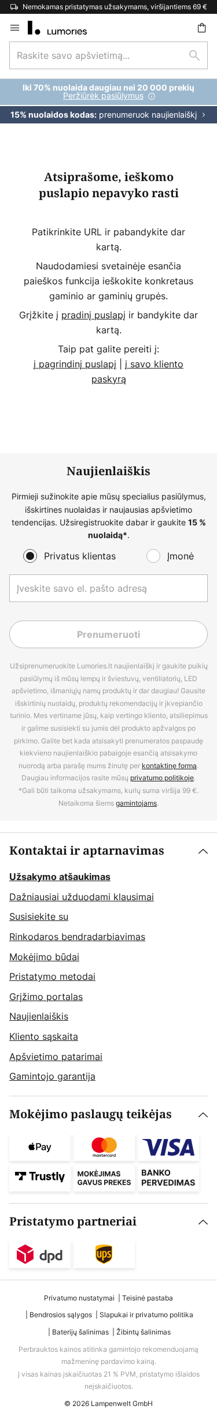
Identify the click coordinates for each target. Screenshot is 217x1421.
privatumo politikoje (162, 778)
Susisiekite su (38, 916)
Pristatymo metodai (52, 976)
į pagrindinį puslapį (75, 364)
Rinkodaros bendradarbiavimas (77, 936)
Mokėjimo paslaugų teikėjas (90, 1114)
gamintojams (136, 803)
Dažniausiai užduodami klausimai (81, 896)
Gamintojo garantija (52, 1076)
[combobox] (108, 55)
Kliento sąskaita (43, 1036)
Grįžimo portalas (46, 996)
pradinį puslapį (93, 315)
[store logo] (64, 28)
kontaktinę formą (169, 765)
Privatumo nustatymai (79, 1298)
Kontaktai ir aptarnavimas (86, 851)
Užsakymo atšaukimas (60, 876)
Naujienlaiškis (38, 1016)
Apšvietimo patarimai (55, 1056)
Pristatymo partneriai (73, 1221)
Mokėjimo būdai (44, 956)
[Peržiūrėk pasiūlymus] (108, 101)
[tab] (108, 964)
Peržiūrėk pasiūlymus (103, 95)
